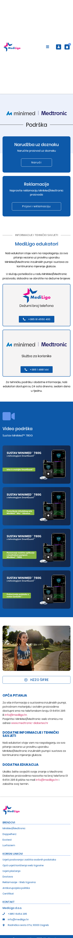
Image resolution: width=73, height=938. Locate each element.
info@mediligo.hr (16, 715)
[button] (47, 47)
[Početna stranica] (11, 47)
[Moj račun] (58, 46)
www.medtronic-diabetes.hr (29, 723)
